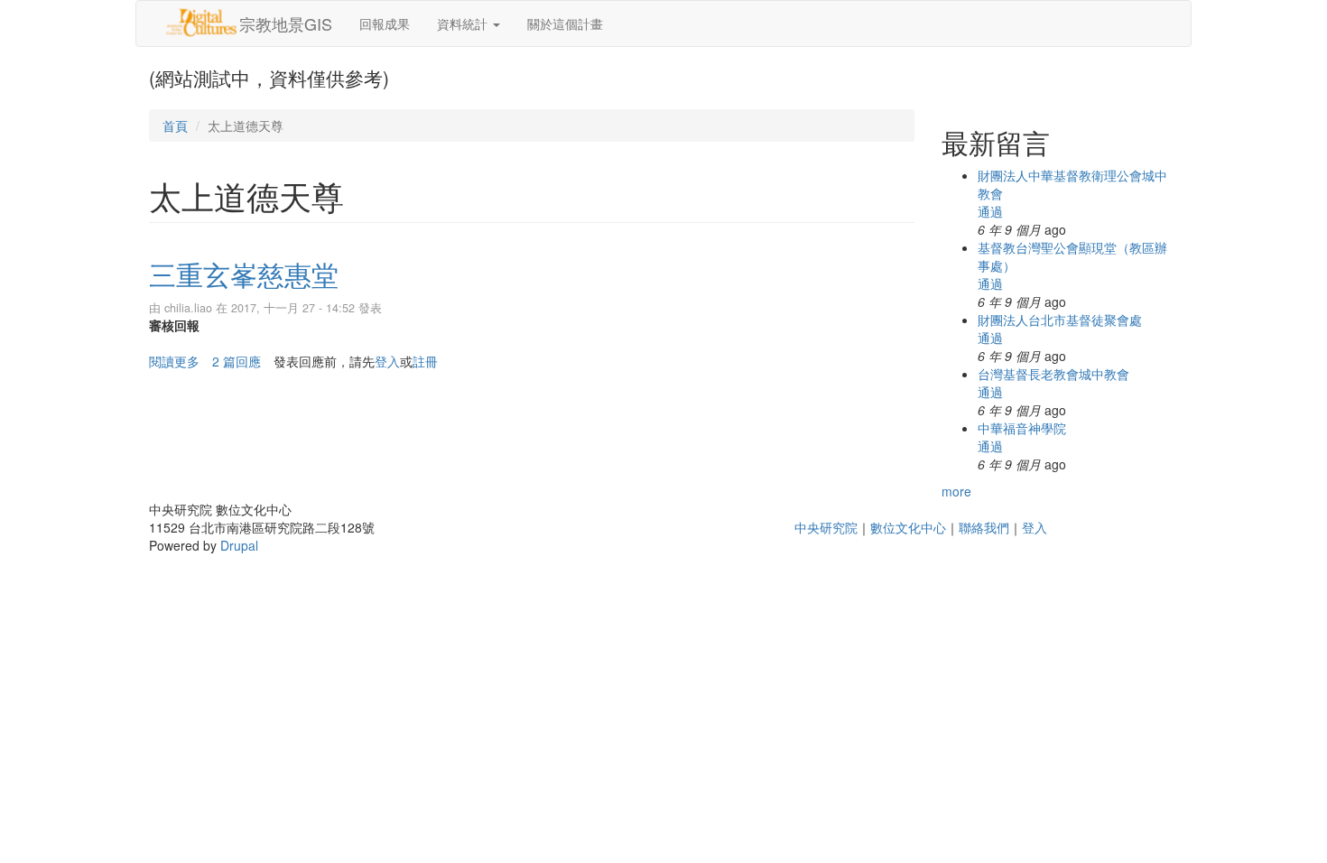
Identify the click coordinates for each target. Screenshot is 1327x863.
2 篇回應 (236, 361)
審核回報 (174, 325)
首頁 (175, 125)
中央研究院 (826, 527)
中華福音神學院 (1022, 428)
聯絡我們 (984, 527)
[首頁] (201, 22)
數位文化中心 (908, 527)
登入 (387, 361)
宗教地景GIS (285, 23)
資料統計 (464, 23)
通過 (990, 211)
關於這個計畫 (565, 23)
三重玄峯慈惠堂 (244, 274)
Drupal (239, 545)
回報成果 (384, 23)
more (956, 491)
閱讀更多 (174, 361)
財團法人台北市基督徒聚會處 (1060, 320)
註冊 (425, 361)
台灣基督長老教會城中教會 (1053, 374)
